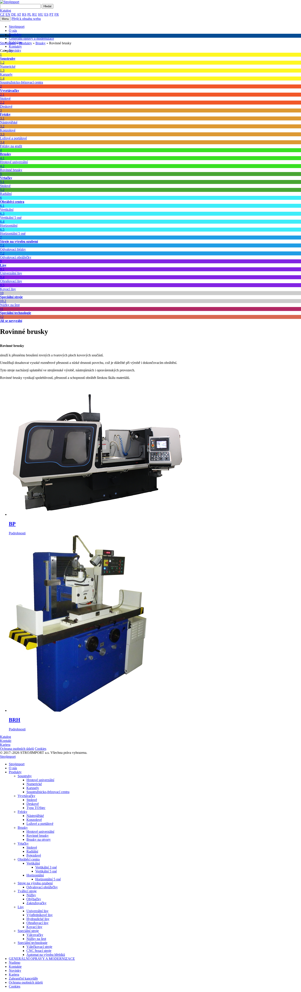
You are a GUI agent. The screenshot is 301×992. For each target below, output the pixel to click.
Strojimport (16, 26)
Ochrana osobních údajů (17, 749)
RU (34, 14)
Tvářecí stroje (27, 891)
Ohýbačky (33, 899)
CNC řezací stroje (38, 951)
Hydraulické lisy (37, 919)
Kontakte (15, 966)
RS (24, 14)
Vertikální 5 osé (46, 871)
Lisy (21, 907)
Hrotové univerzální (40, 780)
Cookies (40, 749)
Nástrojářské (35, 816)
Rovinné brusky (37, 835)
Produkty (15, 34)
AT (19, 14)
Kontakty (15, 46)
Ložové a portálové (39, 823)
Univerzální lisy (37, 911)
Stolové (31, 800)
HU (40, 14)
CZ (2, 14)
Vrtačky (23, 843)
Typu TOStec (35, 808)
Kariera (14, 974)
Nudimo (14, 962)
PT (51, 14)
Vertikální (33, 863)
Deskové (32, 804)
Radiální (32, 851)
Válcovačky (34, 935)
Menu (5, 19)
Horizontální (35, 875)
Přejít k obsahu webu (26, 19)
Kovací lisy (34, 927)
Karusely (32, 788)
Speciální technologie (32, 943)
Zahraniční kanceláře (23, 978)
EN (8, 14)
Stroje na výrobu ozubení (35, 883)
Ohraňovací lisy (37, 923)
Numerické (34, 784)
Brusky (23, 827)
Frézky (22, 812)
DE (13, 14)
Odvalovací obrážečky (42, 887)
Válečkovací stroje (39, 947)
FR (56, 14)
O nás (13, 30)
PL (29, 14)
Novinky (15, 50)
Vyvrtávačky (26, 796)
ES (46, 14)
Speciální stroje (28, 931)
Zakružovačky (36, 903)
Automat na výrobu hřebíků (45, 954)
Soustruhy (25, 776)
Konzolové (34, 820)
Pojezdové (33, 855)
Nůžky (31, 895)
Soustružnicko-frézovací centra (47, 792)
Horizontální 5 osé (48, 879)
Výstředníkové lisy (39, 915)
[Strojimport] (150, 2)
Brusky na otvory (38, 839)
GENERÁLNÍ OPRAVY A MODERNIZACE (42, 958)
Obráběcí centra (29, 859)
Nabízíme (15, 42)
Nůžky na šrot (36, 939)
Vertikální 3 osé (46, 867)
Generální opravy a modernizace (31, 38)
